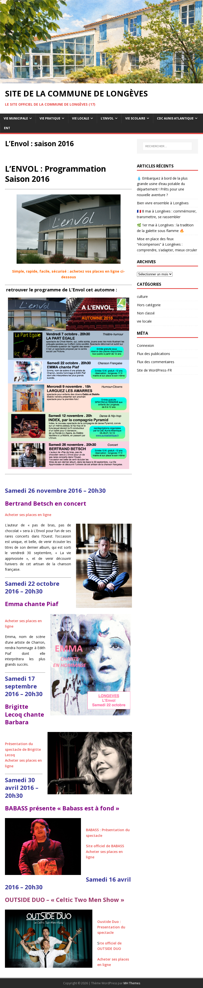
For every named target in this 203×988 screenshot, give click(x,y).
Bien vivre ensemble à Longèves (163, 203)
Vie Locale (80, 118)
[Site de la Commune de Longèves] (101, 80)
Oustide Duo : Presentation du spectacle (111, 927)
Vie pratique (50, 118)
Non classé (146, 313)
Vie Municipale (16, 118)
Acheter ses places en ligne (28, 514)
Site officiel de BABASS (105, 846)
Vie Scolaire (135, 118)
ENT (7, 128)
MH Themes (132, 983)
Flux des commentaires (155, 361)
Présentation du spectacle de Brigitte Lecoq (23, 749)
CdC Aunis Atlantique (175, 118)
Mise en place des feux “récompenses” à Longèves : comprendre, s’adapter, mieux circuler (167, 244)
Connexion (145, 345)
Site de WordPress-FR (154, 370)
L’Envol (107, 118)
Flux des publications (153, 353)
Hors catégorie (149, 305)
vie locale (144, 321)
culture (142, 296)
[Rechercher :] (167, 146)
